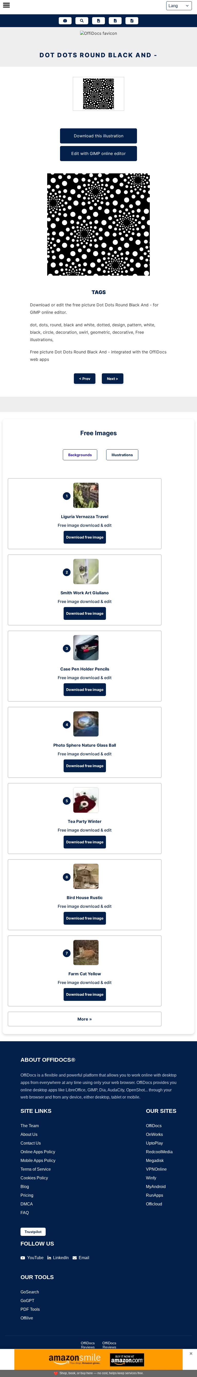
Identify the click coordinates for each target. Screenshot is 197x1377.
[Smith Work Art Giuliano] (87, 582)
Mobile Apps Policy (38, 1160)
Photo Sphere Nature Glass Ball (84, 745)
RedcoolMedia (159, 1152)
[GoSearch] (81, 20)
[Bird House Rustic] (87, 887)
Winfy (151, 1178)
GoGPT (27, 1300)
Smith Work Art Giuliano (85, 592)
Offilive (27, 1318)
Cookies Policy (34, 1178)
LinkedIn (61, 1258)
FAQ (25, 1213)
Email (84, 1258)
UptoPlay (154, 1143)
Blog (25, 1186)
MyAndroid (156, 1186)
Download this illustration (98, 135)
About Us (29, 1134)
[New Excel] (115, 20)
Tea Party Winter (85, 821)
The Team (30, 1126)
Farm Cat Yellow (84, 973)
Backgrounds (80, 455)
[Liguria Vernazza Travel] (87, 506)
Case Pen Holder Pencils (84, 668)
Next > (112, 378)
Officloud (154, 1204)
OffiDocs (154, 1126)
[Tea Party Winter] (87, 811)
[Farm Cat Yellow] (87, 963)
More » (84, 1019)
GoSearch (30, 1292)
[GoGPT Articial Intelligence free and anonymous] (65, 20)
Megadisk (155, 1160)
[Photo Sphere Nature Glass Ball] (87, 735)
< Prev (84, 378)
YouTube (35, 1258)
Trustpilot (33, 1232)
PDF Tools (30, 1309)
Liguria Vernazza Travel (84, 516)
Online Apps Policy (38, 1152)
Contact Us (31, 1143)
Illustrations (122, 455)
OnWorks (154, 1134)
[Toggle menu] (6, 5)
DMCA (27, 1204)
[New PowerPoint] (131, 20)
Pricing (27, 1195)
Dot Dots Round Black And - (98, 55)
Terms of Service (36, 1169)
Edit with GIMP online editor (98, 153)
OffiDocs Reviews (88, 1345)
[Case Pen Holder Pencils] (87, 659)
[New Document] (98, 20)
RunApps (154, 1195)
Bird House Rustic (85, 897)
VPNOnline (156, 1169)
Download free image (84, 537)
